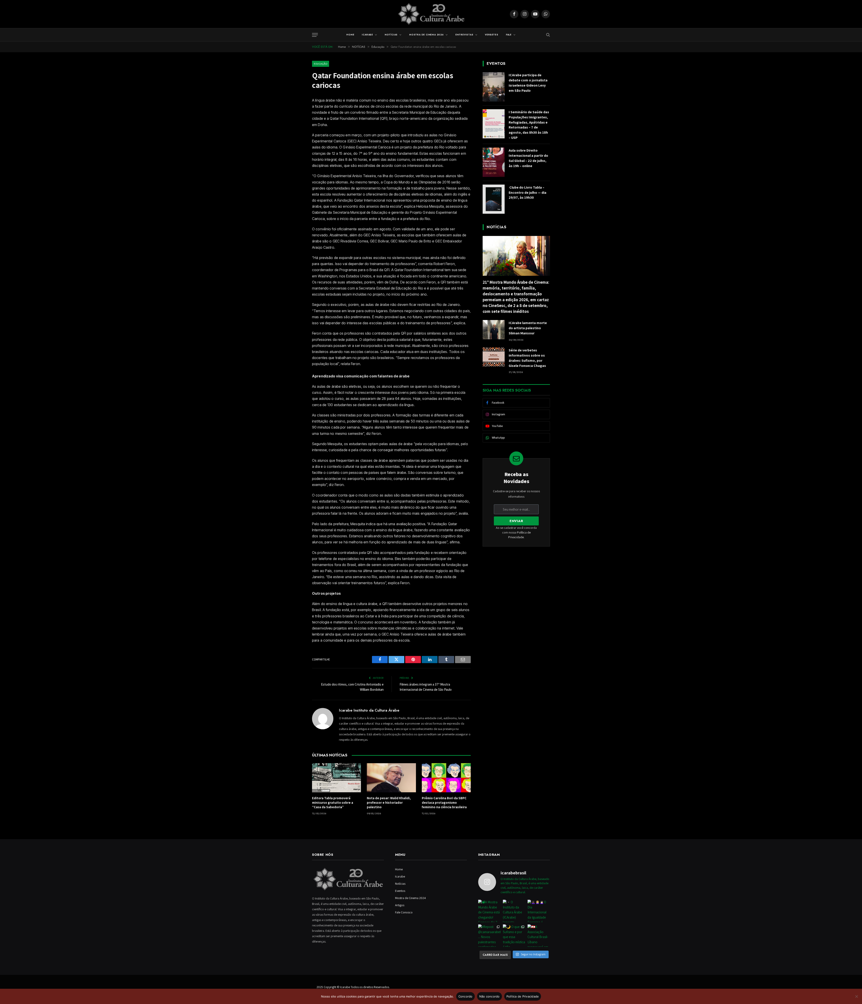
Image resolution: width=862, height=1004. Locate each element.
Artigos (399, 905)
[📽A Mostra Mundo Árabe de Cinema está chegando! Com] (489, 911)
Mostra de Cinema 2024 (410, 898)
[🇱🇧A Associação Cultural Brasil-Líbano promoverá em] (539, 935)
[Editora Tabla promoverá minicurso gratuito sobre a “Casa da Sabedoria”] (336, 777)
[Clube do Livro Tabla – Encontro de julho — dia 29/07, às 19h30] (494, 199)
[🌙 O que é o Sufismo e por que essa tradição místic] (514, 935)
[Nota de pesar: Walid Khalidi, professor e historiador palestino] (391, 777)
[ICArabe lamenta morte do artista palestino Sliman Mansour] (494, 329)
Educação (320, 63)
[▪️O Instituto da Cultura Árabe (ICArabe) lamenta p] (514, 911)
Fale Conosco (404, 912)
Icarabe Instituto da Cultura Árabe (369, 710)
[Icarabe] (431, 14)
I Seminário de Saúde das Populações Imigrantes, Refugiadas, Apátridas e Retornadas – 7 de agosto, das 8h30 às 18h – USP (529, 125)
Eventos (400, 891)
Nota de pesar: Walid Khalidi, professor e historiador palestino (389, 802)
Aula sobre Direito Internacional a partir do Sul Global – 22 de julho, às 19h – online (528, 158)
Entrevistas (464, 34)
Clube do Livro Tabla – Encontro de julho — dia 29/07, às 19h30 (527, 192)
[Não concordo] (856, 996)
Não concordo (489, 996)
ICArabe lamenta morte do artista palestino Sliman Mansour (528, 327)
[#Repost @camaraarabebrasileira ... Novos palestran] (489, 935)
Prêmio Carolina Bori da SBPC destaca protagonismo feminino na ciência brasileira (444, 802)
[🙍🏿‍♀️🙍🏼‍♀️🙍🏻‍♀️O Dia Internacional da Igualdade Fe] (539, 911)
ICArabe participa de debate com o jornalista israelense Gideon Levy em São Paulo (528, 83)
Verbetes (491, 34)
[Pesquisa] (547, 35)
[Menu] (315, 35)
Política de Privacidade (522, 996)
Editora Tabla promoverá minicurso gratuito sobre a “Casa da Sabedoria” (332, 802)
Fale (509, 34)
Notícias (391, 34)
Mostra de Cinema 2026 (426, 34)
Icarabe (367, 34)
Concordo (465, 996)
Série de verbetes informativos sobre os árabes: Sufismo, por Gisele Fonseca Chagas (527, 358)
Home (350, 34)
